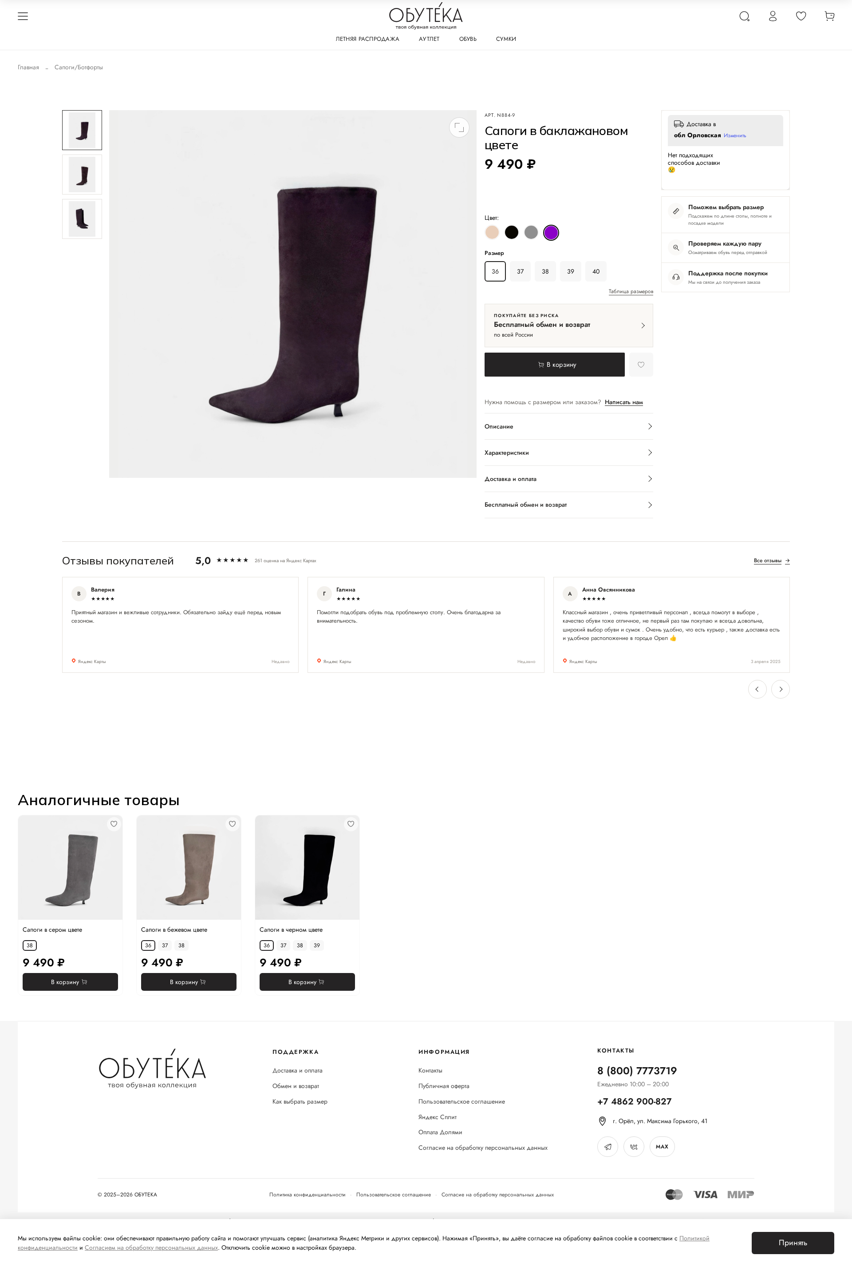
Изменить (735, 135)
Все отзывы (772, 560)
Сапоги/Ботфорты (79, 67)
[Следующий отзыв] (780, 689)
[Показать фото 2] (82, 175)
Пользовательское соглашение (461, 1101)
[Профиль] (772, 16)
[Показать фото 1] (82, 130)
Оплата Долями (440, 1132)
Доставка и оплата (297, 1070)
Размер (494, 253)
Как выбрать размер (299, 1101)
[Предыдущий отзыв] (757, 689)
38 (545, 271)
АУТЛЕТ (429, 39)
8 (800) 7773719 (637, 1070)
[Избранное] (801, 16)
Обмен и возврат (295, 1086)
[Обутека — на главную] (152, 1068)
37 (520, 271)
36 (495, 271)
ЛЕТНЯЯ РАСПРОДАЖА (367, 39)
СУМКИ (506, 39)
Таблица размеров (631, 292)
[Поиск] (744, 16)
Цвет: (492, 217)
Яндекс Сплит (437, 1117)
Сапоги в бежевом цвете (174, 929)
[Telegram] (607, 1146)
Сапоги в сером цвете (52, 929)
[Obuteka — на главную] (426, 16)
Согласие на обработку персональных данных (483, 1148)
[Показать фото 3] (82, 219)
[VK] (633, 1146)
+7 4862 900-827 (634, 1101)
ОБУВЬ (468, 39)
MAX (662, 1147)
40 (596, 271)
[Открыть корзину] (829, 16)
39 (570, 271)
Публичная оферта (443, 1086)
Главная (28, 67)
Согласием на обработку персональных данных (151, 1247)
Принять (793, 1242)
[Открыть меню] (22, 16)
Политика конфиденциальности (307, 1194)
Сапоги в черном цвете (291, 929)
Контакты (430, 1070)
